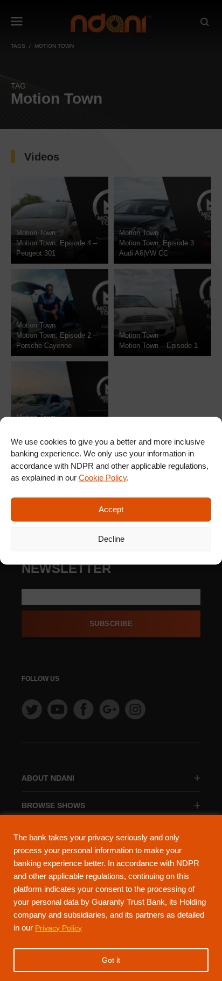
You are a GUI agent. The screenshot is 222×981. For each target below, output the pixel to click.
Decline (111, 538)
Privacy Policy (58, 928)
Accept (111, 509)
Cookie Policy (103, 477)
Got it (111, 960)
